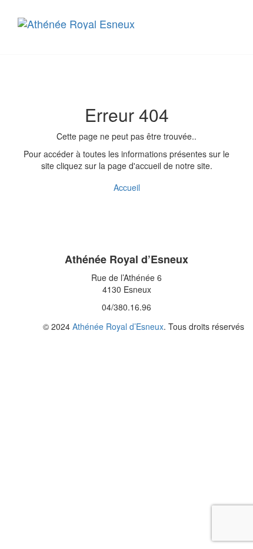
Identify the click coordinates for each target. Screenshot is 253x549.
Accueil (127, 187)
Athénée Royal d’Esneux (118, 326)
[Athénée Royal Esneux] (91, 23)
